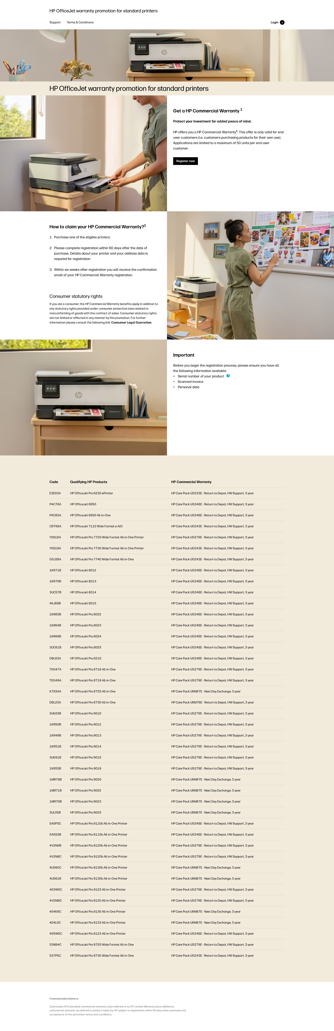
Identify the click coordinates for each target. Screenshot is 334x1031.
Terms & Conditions (80, 22)
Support (55, 22)
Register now (185, 161)
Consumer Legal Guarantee (131, 322)
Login (274, 22)
